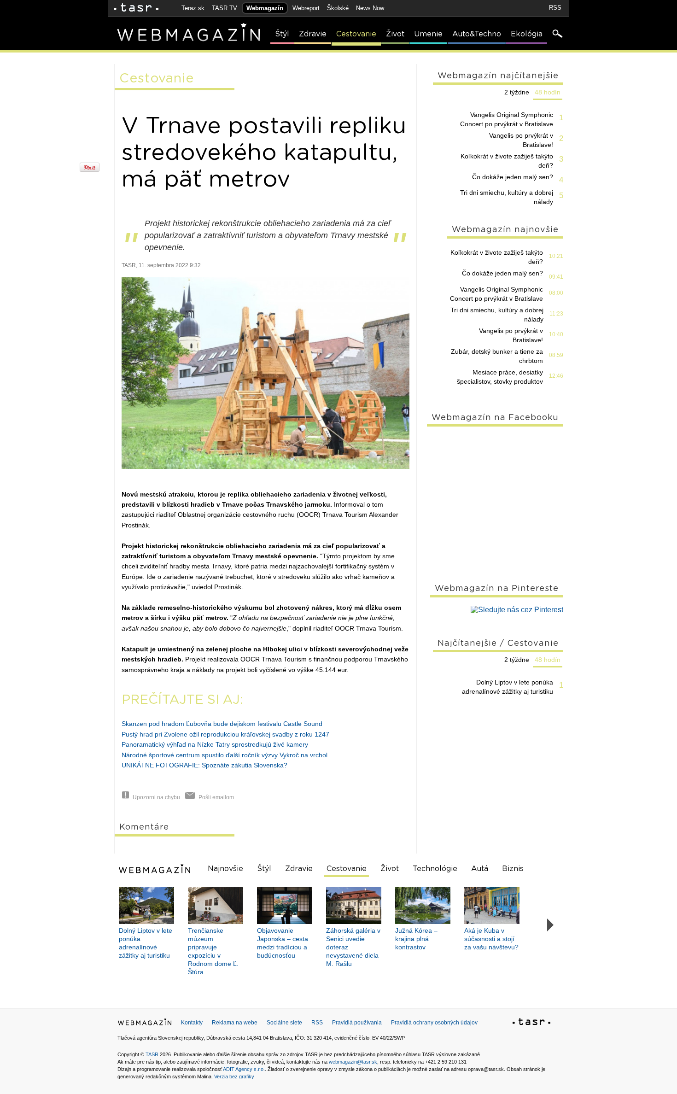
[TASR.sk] (136, 8)
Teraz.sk (192, 8)
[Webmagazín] (156, 869)
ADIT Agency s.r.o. (244, 1069)
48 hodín (547, 92)
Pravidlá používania (357, 1022)
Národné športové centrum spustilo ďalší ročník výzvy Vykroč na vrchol (224, 755)
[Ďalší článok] (550, 925)
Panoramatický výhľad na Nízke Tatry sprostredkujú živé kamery (215, 744)
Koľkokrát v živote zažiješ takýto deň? (507, 160)
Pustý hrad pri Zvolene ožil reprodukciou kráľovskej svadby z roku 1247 (225, 734)
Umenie (428, 34)
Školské (338, 8)
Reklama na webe (234, 1022)
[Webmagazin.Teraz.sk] (144, 1024)
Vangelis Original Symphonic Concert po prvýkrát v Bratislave (506, 119)
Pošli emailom (216, 797)
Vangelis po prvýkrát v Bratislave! (521, 140)
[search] (557, 34)
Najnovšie (225, 868)
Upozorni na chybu (156, 797)
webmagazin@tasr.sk (353, 1062)
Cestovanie (356, 34)
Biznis (513, 868)
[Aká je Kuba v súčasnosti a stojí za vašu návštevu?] (491, 905)
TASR (152, 1054)
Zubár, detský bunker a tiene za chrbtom (497, 356)
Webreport (306, 8)
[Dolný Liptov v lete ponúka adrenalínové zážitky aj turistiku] (146, 905)
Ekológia (527, 34)
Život (395, 34)
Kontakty (192, 1022)
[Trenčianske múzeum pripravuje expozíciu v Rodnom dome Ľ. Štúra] (215, 905)
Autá (479, 868)
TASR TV (224, 8)
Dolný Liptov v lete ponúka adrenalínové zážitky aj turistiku (507, 687)
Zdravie (313, 34)
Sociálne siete (284, 1022)
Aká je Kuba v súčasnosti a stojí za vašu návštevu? (491, 939)
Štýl (282, 34)
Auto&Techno (476, 34)
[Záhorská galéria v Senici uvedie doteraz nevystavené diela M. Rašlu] (353, 905)
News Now (370, 8)
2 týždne (516, 92)
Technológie (435, 868)
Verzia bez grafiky (234, 1076)
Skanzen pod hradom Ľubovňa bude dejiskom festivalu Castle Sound (222, 723)
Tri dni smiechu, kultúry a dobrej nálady (506, 197)
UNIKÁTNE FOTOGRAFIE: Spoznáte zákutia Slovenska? (204, 765)
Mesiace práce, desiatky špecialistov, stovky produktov (500, 377)
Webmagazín (264, 8)
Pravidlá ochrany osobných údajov (434, 1022)
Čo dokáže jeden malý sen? (512, 177)
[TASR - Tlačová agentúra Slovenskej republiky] (531, 1023)
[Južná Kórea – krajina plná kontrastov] (422, 905)
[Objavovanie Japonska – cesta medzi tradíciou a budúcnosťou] (284, 905)
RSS (555, 7)
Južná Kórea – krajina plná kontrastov (416, 939)
